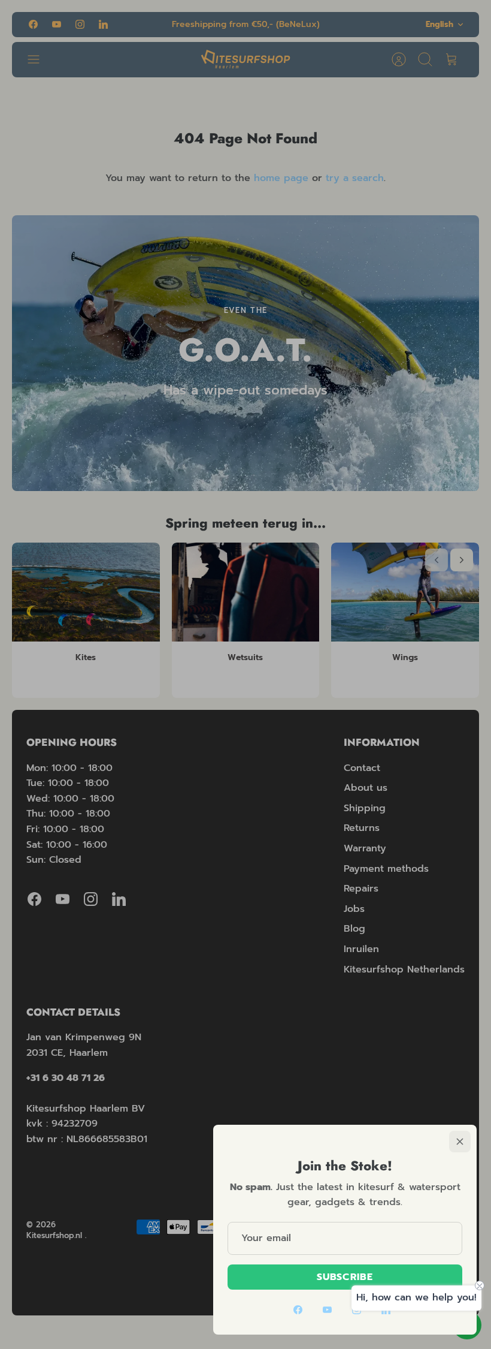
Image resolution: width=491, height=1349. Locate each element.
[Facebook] (298, 1309)
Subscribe (345, 1277)
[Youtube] (327, 1309)
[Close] (460, 1141)
